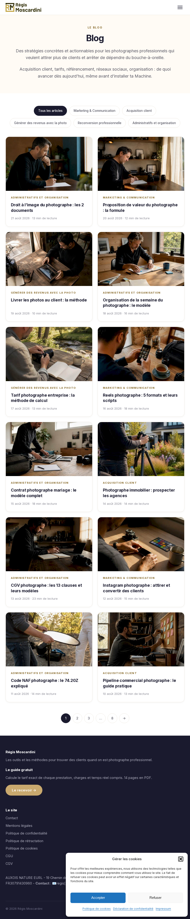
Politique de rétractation (24, 841)
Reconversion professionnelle (99, 123)
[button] (180, 859)
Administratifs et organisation (154, 123)
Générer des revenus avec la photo (40, 123)
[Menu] (180, 7)
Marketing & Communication (94, 111)
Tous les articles (50, 111)
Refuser (155, 898)
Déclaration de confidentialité (133, 908)
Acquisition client (139, 111)
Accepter (98, 898)
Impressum (163, 908)
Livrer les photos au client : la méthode (49, 300)
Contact (12, 818)
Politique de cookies (96, 908)
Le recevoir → (24, 790)
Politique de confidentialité (26, 833)
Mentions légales (19, 826)
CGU (9, 856)
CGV (9, 864)
